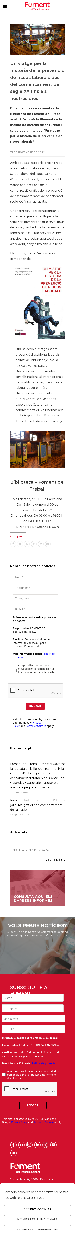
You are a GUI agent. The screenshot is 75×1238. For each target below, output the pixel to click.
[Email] (48, 544)
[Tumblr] (34, 544)
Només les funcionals (37, 1219)
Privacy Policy (19, 1122)
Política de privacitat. (44, 1063)
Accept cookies (37, 1209)
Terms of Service (36, 726)
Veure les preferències (37, 1229)
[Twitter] (20, 544)
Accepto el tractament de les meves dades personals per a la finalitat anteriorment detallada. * (33, 1074)
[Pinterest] (27, 544)
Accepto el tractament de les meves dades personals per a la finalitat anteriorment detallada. (36, 669)
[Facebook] (13, 544)
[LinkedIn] (41, 544)
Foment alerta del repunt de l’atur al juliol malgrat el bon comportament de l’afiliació (37, 805)
